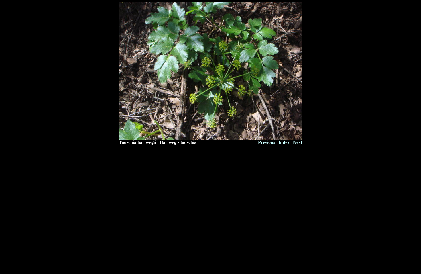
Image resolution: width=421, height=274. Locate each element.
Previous (266, 142)
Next (297, 142)
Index (284, 142)
